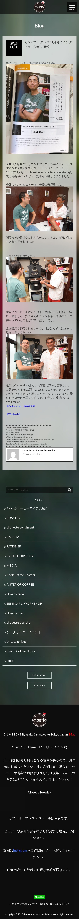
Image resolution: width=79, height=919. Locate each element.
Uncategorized (17, 641)
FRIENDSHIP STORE (21, 556)
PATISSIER (14, 546)
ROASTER (13, 518)
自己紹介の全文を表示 (31, 454)
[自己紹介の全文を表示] (41, 454)
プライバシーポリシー (22, 903)
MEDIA (12, 565)
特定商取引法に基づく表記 (54, 903)
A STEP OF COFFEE (20, 584)
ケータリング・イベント (24, 632)
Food (10, 660)
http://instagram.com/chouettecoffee (25, 441)
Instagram (20, 850)
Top (73, 913)
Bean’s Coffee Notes (21, 651)
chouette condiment (20, 527)
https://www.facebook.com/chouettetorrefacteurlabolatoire (33, 439)
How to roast (16, 613)
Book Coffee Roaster (21, 575)
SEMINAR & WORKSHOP (24, 603)
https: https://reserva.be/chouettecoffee (34, 444)
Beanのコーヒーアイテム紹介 (27, 508)
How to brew (15, 594)
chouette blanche (18, 622)
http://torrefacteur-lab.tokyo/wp (21, 437)
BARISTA (13, 537)
